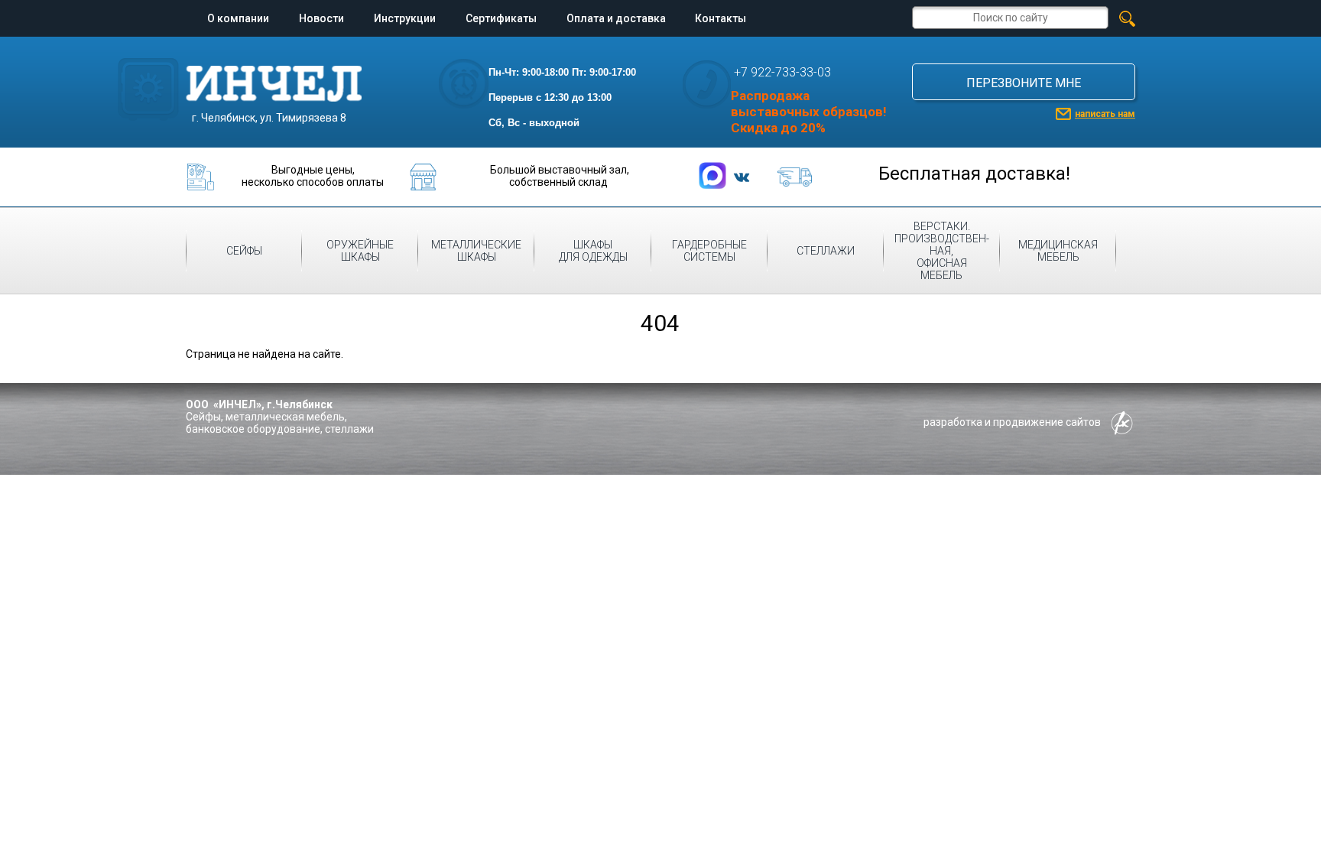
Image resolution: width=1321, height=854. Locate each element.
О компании (238, 18)
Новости (321, 18)
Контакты (720, 18)
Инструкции (405, 18)
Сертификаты (501, 18)
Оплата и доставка (616, 18)
